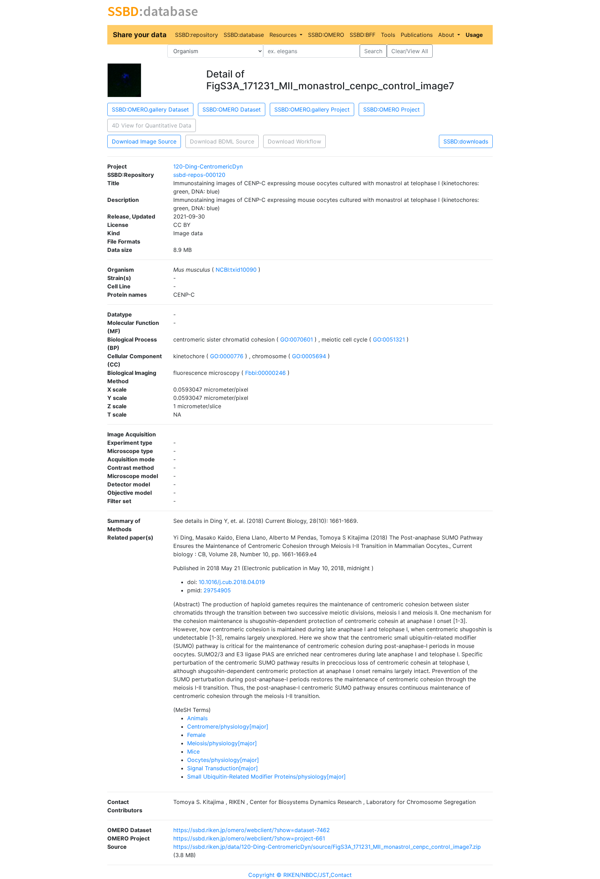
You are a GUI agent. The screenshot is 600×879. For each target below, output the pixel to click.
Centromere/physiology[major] (227, 726)
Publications (417, 34)
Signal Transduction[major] (222, 768)
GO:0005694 (309, 356)
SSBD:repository (196, 34)
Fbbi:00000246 (265, 372)
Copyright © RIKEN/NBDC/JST (288, 874)
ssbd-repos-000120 (199, 174)
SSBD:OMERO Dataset (231, 109)
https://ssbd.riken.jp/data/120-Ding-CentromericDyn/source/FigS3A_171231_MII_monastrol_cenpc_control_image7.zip (327, 846)
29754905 (217, 590)
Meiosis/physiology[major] (222, 743)
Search (373, 51)
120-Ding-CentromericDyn (208, 166)
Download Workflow (294, 141)
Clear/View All (409, 51)
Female (196, 734)
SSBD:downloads (465, 141)
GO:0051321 (389, 339)
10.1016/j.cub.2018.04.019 (232, 581)
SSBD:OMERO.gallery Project (312, 109)
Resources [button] (283, 34)
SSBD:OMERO (326, 34)
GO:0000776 (226, 356)
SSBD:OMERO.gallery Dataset (150, 109)
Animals (197, 718)
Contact (341, 874)
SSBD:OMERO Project (391, 109)
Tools (388, 34)
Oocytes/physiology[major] (223, 759)
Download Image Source (144, 141)
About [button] (447, 34)
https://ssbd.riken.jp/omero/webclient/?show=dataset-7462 (251, 830)
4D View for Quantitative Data (151, 125)
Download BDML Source (222, 141)
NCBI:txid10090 (236, 269)
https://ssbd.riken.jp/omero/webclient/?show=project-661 (249, 838)
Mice (193, 751)
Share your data (140, 35)
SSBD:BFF (362, 34)
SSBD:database (244, 34)
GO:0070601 (296, 339)
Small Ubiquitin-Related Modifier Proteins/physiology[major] (266, 776)
